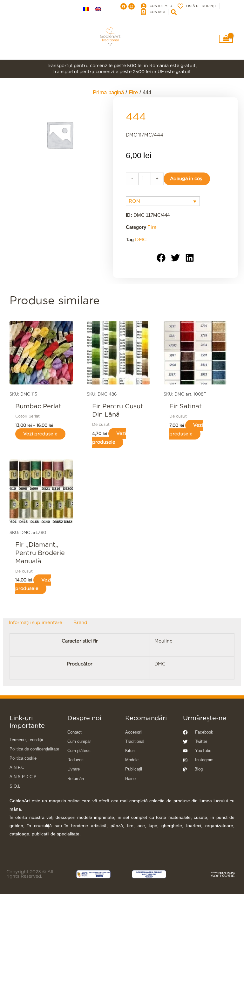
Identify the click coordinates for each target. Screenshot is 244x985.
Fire (152, 227)
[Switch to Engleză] (98, 9)
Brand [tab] (80, 622)
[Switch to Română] (86, 9)
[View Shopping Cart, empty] (226, 39)
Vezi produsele (40, 434)
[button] (161, 258)
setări (46, 978)
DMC (140, 239)
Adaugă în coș (186, 178)
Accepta (175, 970)
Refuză (213, 970)
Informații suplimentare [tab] (35, 622)
